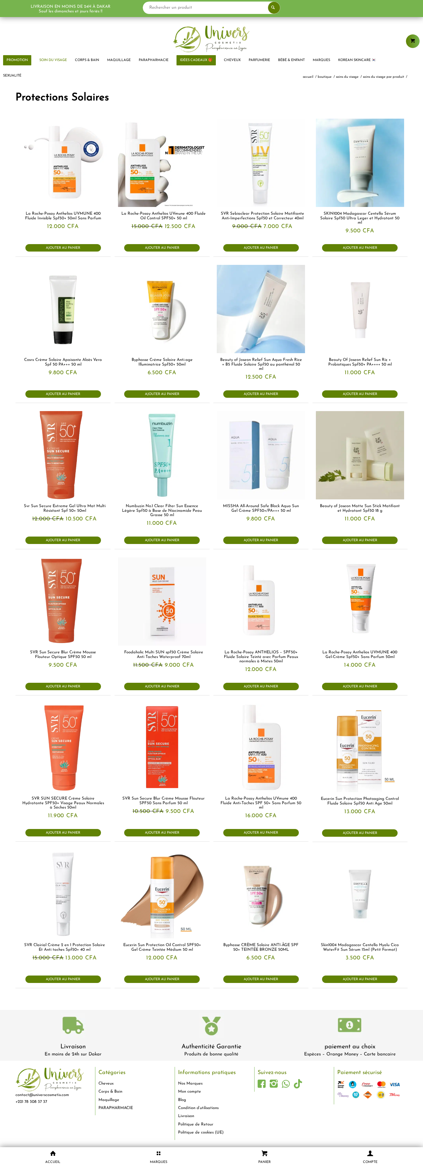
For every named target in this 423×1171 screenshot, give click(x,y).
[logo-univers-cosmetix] (211, 39)
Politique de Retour (195, 1124)
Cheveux (106, 1083)
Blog (182, 1100)
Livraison (73, 1047)
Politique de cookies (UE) (201, 1132)
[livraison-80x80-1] (73, 1026)
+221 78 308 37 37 (31, 1102)
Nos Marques (190, 1083)
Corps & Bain (110, 1092)
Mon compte (189, 1092)
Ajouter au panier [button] (63, 248)
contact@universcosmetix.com (42, 1095)
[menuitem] (53, 60)
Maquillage (108, 1100)
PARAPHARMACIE (115, 1108)
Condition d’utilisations (198, 1108)
